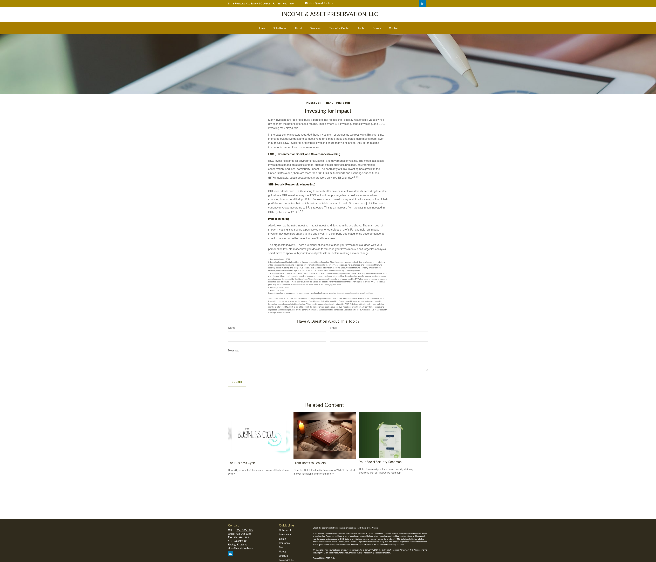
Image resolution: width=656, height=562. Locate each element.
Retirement (285, 530)
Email (333, 328)
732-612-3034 (243, 533)
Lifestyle (283, 555)
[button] (261, 28)
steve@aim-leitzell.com (321, 3)
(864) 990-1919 (285, 3)
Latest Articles (286, 560)
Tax (281, 547)
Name (231, 328)
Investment (285, 534)
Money (282, 551)
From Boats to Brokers (309, 463)
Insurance (284, 543)
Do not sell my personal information (375, 552)
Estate (282, 538)
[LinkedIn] (422, 3)
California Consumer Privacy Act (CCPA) (399, 549)
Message (233, 350)
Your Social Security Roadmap (380, 462)
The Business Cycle (242, 463)
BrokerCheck (372, 527)
